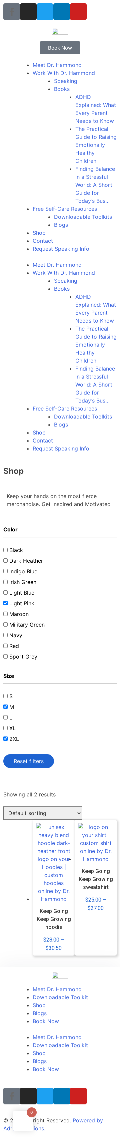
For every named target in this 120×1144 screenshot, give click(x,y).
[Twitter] (45, 11)
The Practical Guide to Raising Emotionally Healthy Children (96, 145)
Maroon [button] (19, 614)
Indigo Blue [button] (23, 571)
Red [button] (14, 646)
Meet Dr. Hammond (57, 65)
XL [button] (12, 728)
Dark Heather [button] (26, 560)
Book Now (46, 1021)
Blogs (61, 224)
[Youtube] (78, 11)
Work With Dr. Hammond (64, 73)
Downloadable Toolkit (60, 997)
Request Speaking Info (61, 248)
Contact (43, 240)
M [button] (11, 707)
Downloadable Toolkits (83, 216)
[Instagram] (28, 11)
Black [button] (16, 550)
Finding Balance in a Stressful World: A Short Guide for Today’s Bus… (95, 184)
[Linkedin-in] (61, 11)
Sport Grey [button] (23, 656)
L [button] (10, 717)
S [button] (11, 696)
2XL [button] (14, 738)
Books (62, 89)
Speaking (65, 81)
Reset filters (29, 761)
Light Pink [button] (21, 603)
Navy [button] (15, 635)
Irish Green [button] (22, 582)
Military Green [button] (27, 624)
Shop (39, 232)
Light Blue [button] (21, 592)
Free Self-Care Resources (65, 208)
